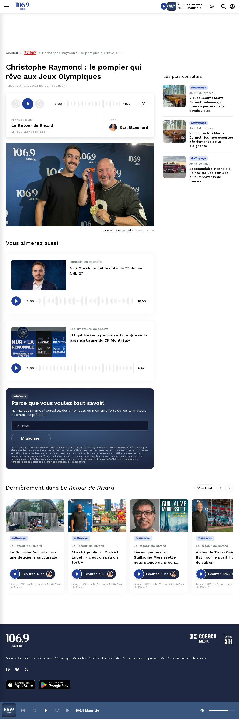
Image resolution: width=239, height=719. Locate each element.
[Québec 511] (228, 644)
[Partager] (143, 103)
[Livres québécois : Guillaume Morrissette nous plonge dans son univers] (159, 515)
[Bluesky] (17, 669)
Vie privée (45, 658)
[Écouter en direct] (164, 6)
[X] (26, 669)
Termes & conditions (20, 658)
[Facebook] (8, 669)
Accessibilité (111, 658)
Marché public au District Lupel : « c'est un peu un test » (95, 557)
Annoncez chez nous (191, 658)
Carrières (167, 658)
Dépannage (62, 658)
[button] (23, 710)
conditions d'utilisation (58, 462)
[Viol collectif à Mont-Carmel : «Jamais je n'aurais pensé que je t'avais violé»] (174, 96)
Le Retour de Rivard (32, 125)
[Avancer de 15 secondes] (39, 103)
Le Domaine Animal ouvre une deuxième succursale (33, 555)
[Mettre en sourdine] (202, 710)
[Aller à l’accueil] (22, 8)
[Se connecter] (232, 6)
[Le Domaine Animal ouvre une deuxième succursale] (35, 515)
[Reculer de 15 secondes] (15, 103)
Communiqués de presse (140, 658)
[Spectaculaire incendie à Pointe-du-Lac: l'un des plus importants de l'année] (174, 167)
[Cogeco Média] (203, 641)
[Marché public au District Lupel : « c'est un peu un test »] (97, 515)
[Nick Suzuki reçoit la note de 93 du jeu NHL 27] (38, 275)
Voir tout (204, 488)
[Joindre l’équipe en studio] (211, 6)
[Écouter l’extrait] (27, 103)
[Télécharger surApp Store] (20, 685)
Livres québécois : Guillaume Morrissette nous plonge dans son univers (155, 557)
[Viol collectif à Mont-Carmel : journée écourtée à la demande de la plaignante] (174, 131)
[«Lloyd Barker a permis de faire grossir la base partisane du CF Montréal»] (38, 342)
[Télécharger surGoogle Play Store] (54, 685)
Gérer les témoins (86, 658)
